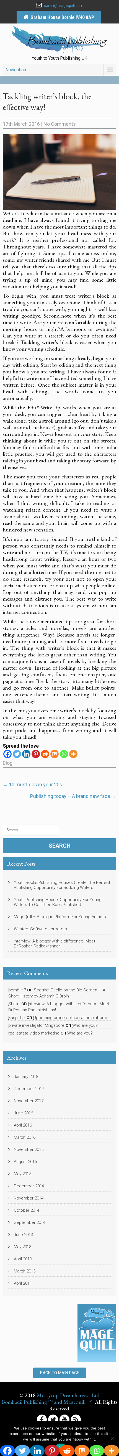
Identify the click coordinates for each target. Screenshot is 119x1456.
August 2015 (25, 1161)
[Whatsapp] (64, 754)
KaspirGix (16, 1017)
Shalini (14, 1003)
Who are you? (85, 1025)
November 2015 (28, 1149)
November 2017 (28, 1100)
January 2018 (26, 1076)
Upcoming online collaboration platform (70, 1017)
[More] (73, 754)
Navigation (16, 69)
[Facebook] (7, 754)
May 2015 (22, 1173)
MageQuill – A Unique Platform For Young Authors (60, 916)
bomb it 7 (17, 990)
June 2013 (23, 1234)
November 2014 (28, 1198)
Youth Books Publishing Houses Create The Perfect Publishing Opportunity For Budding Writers (62, 885)
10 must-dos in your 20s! (33, 784)
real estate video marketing (34, 1033)
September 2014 (29, 1222)
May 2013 (22, 1246)
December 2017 (29, 1088)
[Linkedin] (26, 754)
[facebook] (42, 1419)
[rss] (76, 1419)
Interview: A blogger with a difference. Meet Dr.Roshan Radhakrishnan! (54, 944)
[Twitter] (17, 754)
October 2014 (26, 1210)
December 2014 (29, 1185)
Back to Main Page (59, 1372)
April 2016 (23, 1125)
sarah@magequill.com (63, 5)
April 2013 (23, 1258)
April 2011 (23, 1283)
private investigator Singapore (36, 1025)
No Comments (59, 124)
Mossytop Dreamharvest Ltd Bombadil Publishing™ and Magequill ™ (51, 1398)
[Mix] (54, 754)
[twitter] (53, 1419)
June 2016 (23, 1113)
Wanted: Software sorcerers (40, 928)
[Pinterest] (36, 754)
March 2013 (24, 1271)
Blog (7, 763)
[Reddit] (45, 754)
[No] (112, 1438)
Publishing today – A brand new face (73, 796)
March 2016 (24, 1137)
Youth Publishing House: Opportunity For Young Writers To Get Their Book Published (58, 902)
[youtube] (64, 1419)
